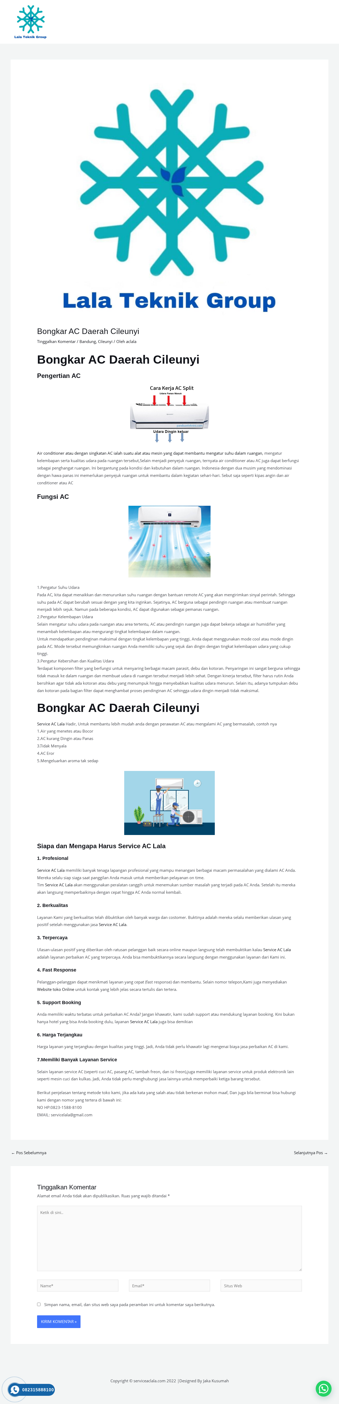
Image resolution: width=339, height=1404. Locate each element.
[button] (324, 1389)
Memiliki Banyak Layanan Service (79, 1059)
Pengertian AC (59, 375)
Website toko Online (55, 989)
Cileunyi (105, 341)
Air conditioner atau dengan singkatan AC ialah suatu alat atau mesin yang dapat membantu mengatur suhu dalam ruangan (149, 453)
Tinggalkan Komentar (56, 341)
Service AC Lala (51, 723)
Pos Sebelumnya (28, 1152)
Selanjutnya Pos (311, 1152)
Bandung (87, 341)
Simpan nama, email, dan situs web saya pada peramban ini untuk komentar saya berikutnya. (129, 1304)
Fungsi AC (53, 496)
